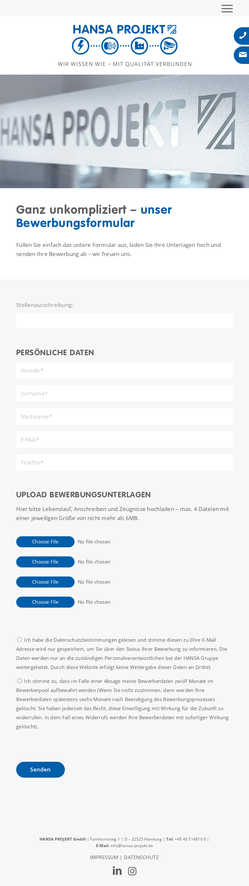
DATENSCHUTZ (141, 857)
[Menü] (224, 8)
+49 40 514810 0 (191, 839)
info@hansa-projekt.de (132, 845)
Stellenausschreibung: (44, 305)
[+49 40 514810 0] (243, 35)
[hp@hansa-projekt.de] (243, 55)
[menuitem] (224, 8)
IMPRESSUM (104, 857)
